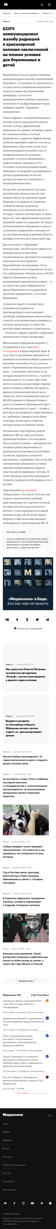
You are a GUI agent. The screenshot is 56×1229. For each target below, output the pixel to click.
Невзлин (7, 13)
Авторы (6, 1131)
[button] (49, 5)
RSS (6, 1148)
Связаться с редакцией (30, 628)
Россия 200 (8, 1181)
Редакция (7, 1140)
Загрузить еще (26, 981)
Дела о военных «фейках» (26, 13)
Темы (5, 1123)
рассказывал (29, 490)
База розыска (9, 1189)
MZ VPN (6, 1173)
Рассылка (7, 1156)
